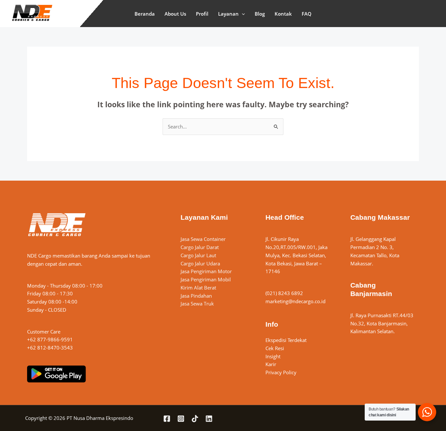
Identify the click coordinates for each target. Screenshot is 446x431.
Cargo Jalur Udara (200, 263)
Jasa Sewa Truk (197, 303)
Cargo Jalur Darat (200, 247)
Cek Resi (274, 348)
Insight (272, 356)
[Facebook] (166, 418)
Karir (270, 364)
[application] (242, 14)
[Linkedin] (209, 418)
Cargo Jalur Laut (198, 255)
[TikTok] (195, 418)
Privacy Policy (280, 372)
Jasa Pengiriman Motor (206, 271)
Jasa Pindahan (196, 295)
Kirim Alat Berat (198, 287)
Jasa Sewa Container (203, 239)
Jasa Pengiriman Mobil (206, 279)
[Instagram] (180, 418)
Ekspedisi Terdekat (286, 340)
